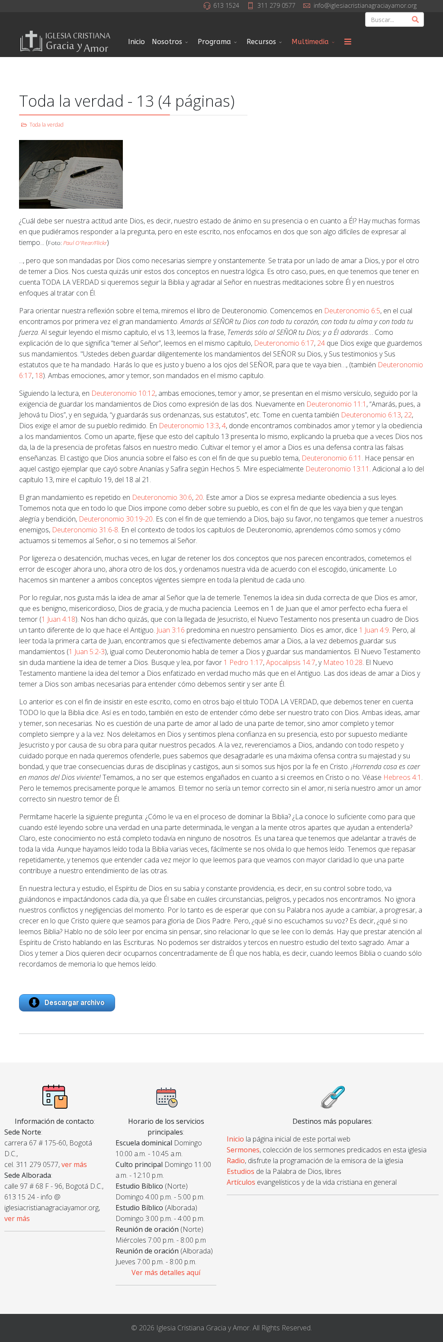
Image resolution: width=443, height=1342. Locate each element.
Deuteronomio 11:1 (336, 404)
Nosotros (167, 42)
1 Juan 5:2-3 (87, 651)
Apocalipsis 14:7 (290, 662)
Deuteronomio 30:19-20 (116, 519)
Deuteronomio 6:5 (352, 310)
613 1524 (226, 5)
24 (321, 343)
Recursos (261, 42)
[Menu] (348, 42)
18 (39, 375)
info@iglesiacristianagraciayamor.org (365, 5)
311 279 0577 (276, 5)
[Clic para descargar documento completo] (221, 1002)
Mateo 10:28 (343, 662)
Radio (236, 1160)
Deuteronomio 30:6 (162, 497)
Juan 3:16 (171, 630)
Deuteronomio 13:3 (189, 425)
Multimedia (310, 42)
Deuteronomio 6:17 (284, 343)
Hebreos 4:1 (402, 777)
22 (408, 415)
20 (199, 497)
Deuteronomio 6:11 (332, 458)
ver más (74, 1164)
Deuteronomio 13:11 (337, 469)
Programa (214, 42)
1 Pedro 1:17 (243, 662)
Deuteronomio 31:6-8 (85, 529)
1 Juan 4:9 (374, 630)
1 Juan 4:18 (58, 619)
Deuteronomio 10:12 (123, 393)
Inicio (136, 42)
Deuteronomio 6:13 (371, 415)
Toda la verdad (46, 124)
